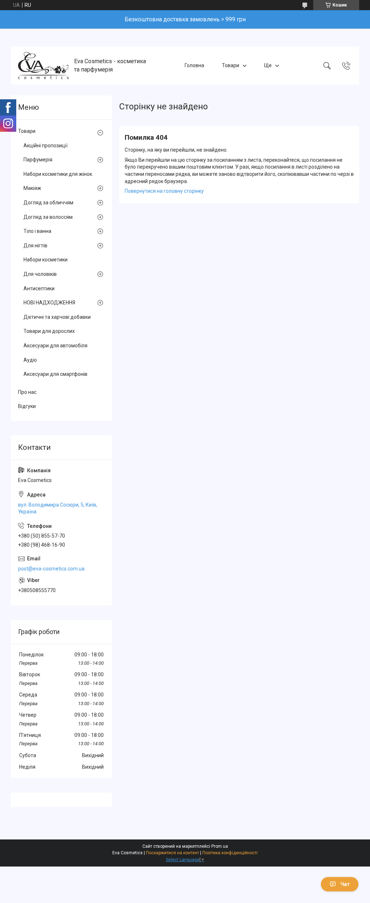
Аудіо (30, 360)
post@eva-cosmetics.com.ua (51, 569)
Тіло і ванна (37, 231)
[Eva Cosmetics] (43, 65)
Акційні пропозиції (45, 145)
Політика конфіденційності (230, 852)
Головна (194, 65)
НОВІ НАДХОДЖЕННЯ (49, 302)
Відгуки (27, 406)
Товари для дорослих (49, 331)
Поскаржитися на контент (172, 852)
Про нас (27, 392)
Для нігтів (35, 245)
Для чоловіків (40, 274)
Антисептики (39, 288)
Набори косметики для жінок (57, 174)
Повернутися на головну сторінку (164, 191)
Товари (230, 65)
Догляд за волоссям (48, 217)
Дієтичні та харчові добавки (57, 317)
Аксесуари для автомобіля (55, 345)
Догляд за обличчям (48, 202)
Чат (345, 884)
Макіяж (32, 188)
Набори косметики (45, 259)
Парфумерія (37, 159)
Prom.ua (219, 846)
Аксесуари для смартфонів (55, 374)
